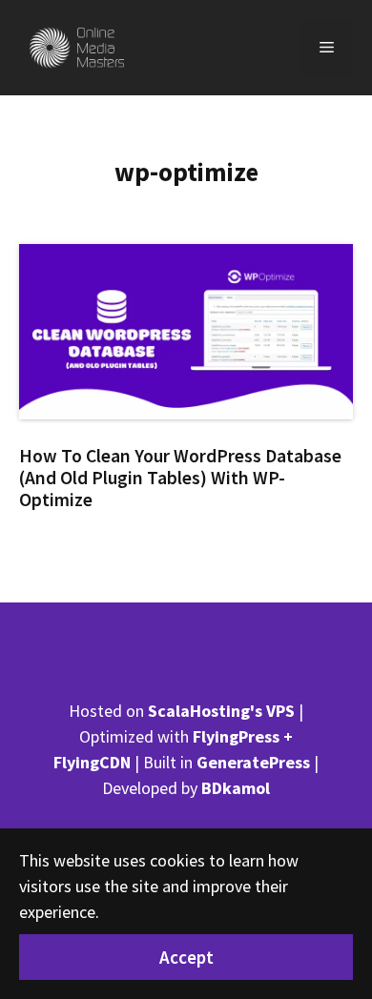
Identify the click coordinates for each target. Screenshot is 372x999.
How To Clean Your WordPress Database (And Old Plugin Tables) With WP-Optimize (180, 478)
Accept (186, 957)
